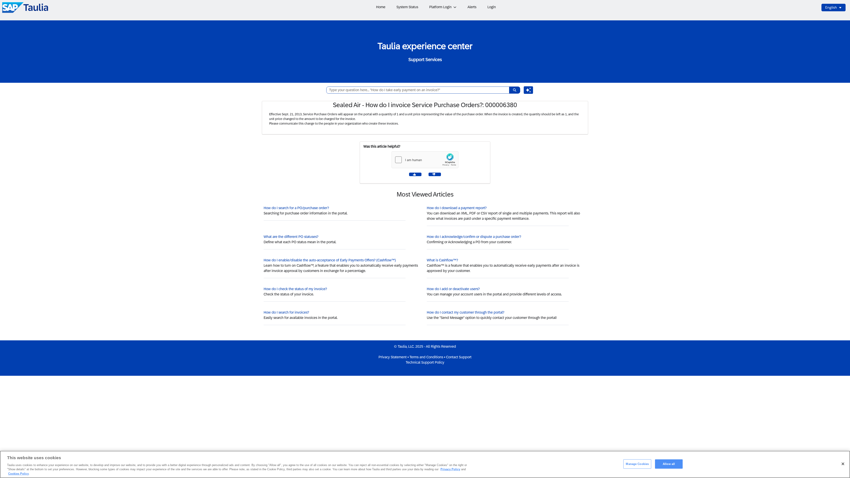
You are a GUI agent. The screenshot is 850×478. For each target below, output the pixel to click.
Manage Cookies (637, 464)
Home (380, 7)
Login (491, 7)
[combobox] (416, 90)
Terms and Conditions (426, 357)
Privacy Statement (393, 357)
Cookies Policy (18, 473)
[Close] (843, 464)
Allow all (669, 464)
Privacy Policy (450, 469)
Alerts (472, 7)
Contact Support (458, 357)
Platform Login (440, 7)
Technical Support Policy (425, 362)
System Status (407, 7)
